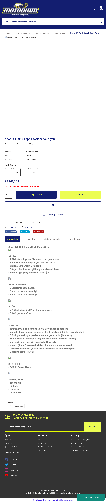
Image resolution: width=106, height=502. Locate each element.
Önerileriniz (74, 239)
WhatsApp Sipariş (92, 497)
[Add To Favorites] (53, 205)
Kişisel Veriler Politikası (79, 450)
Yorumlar (30, 239)
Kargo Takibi (42, 450)
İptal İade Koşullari (78, 446)
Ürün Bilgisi (12, 239)
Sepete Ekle (36, 194)
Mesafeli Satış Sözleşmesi (80, 439)
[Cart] (101, 8)
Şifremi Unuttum (11, 446)
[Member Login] (94, 8)
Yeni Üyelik (9, 439)
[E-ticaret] (53, 500)
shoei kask (19, 406)
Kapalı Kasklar (32, 151)
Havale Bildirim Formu (46, 446)
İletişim (40, 439)
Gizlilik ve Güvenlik (78, 443)
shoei (9, 406)
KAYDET (92, 426)
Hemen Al (80, 194)
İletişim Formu (43, 443)
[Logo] (20, 9)
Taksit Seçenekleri (51, 239)
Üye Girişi (8, 443)
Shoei (28, 155)
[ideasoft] (38, 500)
